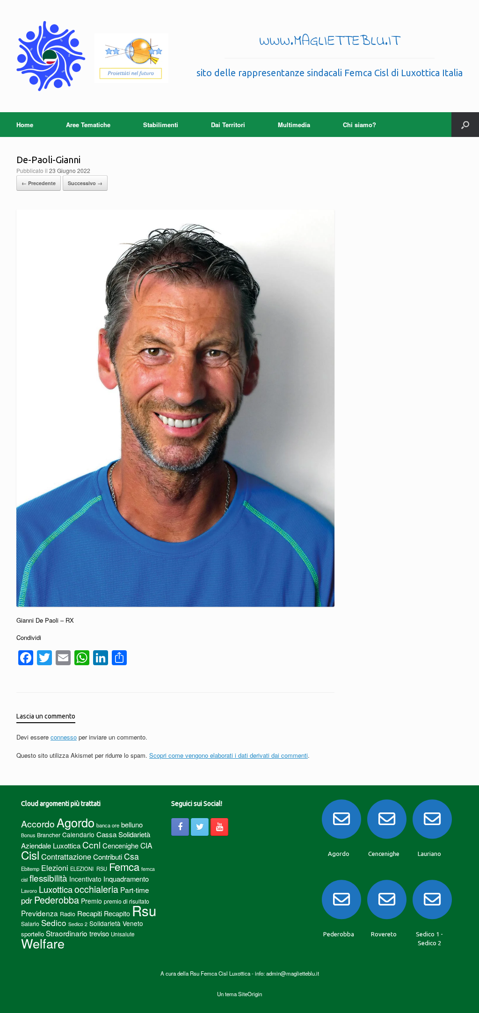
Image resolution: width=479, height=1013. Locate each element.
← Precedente (39, 183)
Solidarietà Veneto (116, 923)
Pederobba (56, 899)
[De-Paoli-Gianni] (175, 604)
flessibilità (48, 877)
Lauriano (429, 853)
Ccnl (91, 844)
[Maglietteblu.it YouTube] (219, 827)
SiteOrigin (250, 994)
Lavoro (29, 890)
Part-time (134, 889)
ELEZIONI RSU (88, 868)
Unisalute (123, 934)
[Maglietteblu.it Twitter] (200, 827)
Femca (124, 866)
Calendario (78, 834)
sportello (32, 933)
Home (24, 124)
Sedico (53, 922)
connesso (64, 737)
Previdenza (39, 913)
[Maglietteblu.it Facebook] (180, 827)
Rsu (144, 910)
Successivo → (85, 183)
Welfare (43, 943)
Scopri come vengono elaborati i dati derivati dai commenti (228, 755)
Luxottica (56, 889)
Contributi (107, 857)
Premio (91, 900)
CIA (146, 845)
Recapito (117, 913)
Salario (30, 923)
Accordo (38, 823)
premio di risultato (126, 901)
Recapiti (89, 913)
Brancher (48, 835)
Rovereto (384, 934)
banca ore (107, 825)
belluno (132, 824)
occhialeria (96, 889)
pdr (26, 900)
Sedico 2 (77, 923)
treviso (99, 933)
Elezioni (54, 867)
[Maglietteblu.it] (92, 56)
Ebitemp (30, 868)
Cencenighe (120, 845)
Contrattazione (66, 856)
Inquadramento (126, 879)
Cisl (30, 855)
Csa (131, 856)
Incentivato (85, 879)
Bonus (28, 835)
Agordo (75, 822)
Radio (67, 914)
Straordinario (66, 933)
